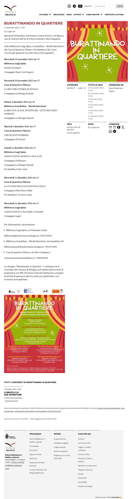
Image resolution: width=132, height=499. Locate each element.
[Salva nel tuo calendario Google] (114, 127)
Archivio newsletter (61, 451)
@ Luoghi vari (9, 31)
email (7, 468)
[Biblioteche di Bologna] (10, 447)
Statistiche (33, 458)
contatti (88, 6)
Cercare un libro (84, 454)
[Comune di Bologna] (10, 436)
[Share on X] (122, 127)
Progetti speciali (59, 447)
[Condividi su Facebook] (118, 127)
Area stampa (34, 446)
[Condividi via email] (110, 127)
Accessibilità (82, 482)
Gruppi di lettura (60, 439)
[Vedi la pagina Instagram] (69, 6)
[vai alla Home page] (10, 9)
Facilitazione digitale (61, 443)
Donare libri (82, 478)
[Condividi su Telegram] (114, 131)
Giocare (81, 474)
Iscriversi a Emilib (84, 443)
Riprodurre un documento (87, 465)
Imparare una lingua (85, 486)
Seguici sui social (35, 454)
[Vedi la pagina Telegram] (74, 6)
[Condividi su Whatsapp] (110, 131)
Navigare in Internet (85, 470)
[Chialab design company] (108, 495)
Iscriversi (81, 439)
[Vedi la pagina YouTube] (80, 6)
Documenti (34, 450)
